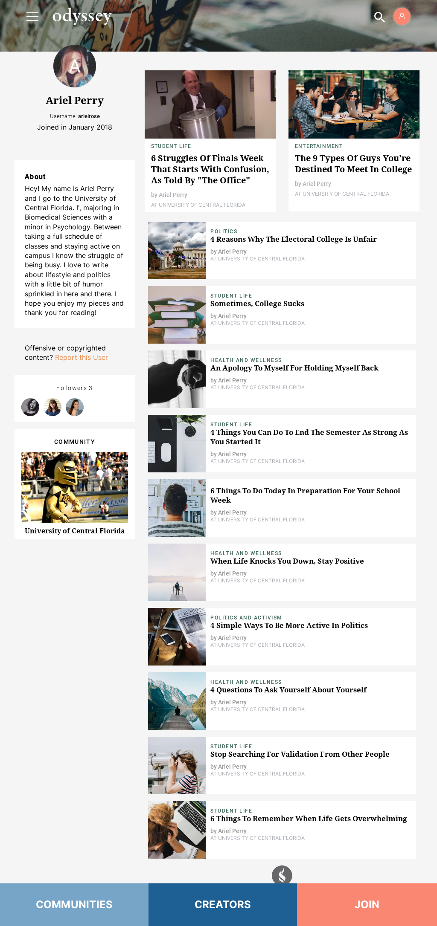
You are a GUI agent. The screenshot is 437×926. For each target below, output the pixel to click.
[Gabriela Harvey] (75, 407)
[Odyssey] (82, 16)
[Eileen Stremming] (30, 407)
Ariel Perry (173, 194)
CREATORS (223, 904)
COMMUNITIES (74, 904)
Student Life (171, 146)
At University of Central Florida (198, 205)
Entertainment (319, 146)
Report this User (81, 357)
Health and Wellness (246, 360)
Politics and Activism (246, 618)
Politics (223, 231)
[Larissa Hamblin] (52, 407)
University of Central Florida (75, 530)
